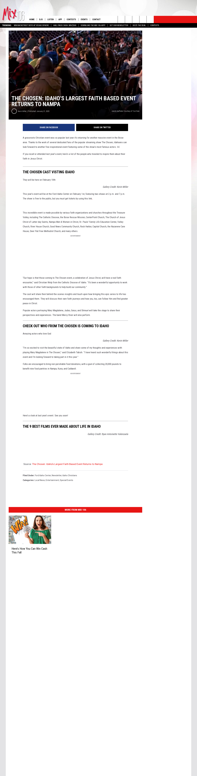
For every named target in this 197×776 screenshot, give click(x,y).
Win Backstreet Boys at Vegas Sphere (31, 25)
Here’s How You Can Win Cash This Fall (29, 550)
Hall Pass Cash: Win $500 (64, 25)
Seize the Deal (139, 25)
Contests (154, 25)
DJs (41, 19)
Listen (50, 19)
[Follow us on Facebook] (135, 19)
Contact (96, 19)
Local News (40, 480)
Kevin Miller (22, 111)
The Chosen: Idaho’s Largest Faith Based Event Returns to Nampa (67, 464)
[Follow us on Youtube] (150, 19)
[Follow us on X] (143, 19)
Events (84, 19)
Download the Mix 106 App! (93, 25)
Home (31, 19)
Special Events (66, 480)
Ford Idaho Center (43, 475)
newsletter (57, 475)
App (60, 19)
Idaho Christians (69, 475)
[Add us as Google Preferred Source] (128, 19)
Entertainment (52, 480)
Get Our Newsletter (119, 25)
